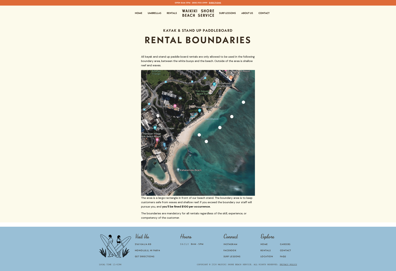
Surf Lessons (227, 13)
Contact (264, 13)
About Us (247, 13)
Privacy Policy (288, 264)
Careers (285, 244)
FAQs (283, 256)
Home (138, 13)
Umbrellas (154, 13)
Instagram (230, 244)
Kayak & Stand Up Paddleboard (198, 30)
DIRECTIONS (215, 3)
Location (266, 256)
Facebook (230, 250)
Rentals (172, 13)
